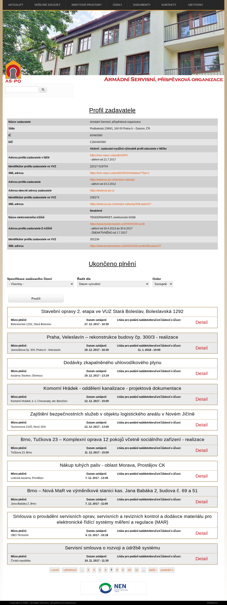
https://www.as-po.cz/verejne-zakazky (112, 179)
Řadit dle (84, 279)
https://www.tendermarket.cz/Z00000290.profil (117, 224)
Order (157, 279)
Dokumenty (142, 4)
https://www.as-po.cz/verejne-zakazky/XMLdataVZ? (120, 204)
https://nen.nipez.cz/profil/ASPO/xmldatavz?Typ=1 (119, 173)
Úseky (117, 4)
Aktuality (15, 4)
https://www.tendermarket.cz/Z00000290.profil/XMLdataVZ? (125, 246)
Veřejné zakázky (47, 4)
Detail (202, 322)
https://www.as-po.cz (102, 190)
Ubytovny (195, 4)
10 (129, 570)
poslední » (167, 570)
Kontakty (169, 4)
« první (55, 570)
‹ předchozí (69, 570)
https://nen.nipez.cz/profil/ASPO (109, 155)
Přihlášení (212, 602)
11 (136, 570)
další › (153, 570)
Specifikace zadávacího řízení (29, 279)
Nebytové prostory (87, 4)
